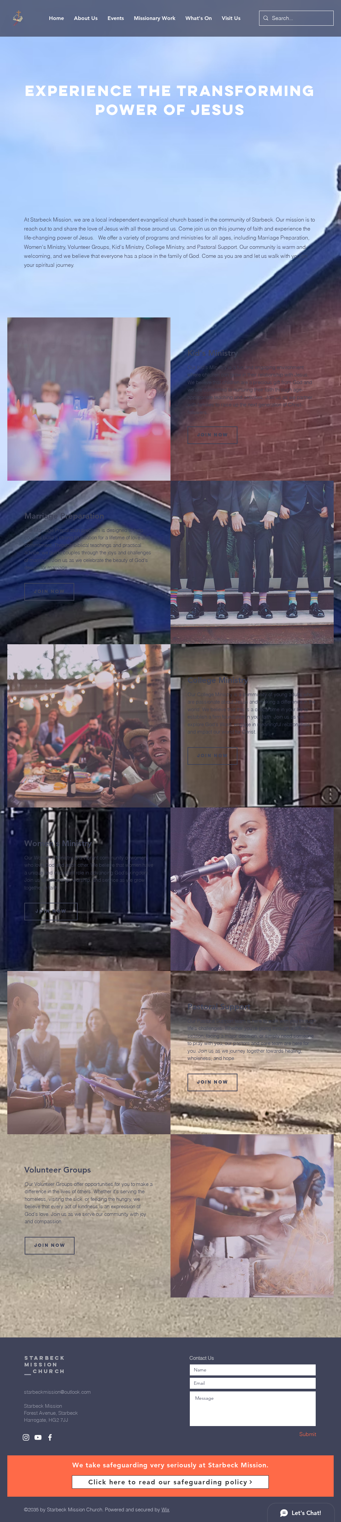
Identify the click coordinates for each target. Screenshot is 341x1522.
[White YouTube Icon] (38, 1437)
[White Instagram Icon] (26, 1437)
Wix (166, 1509)
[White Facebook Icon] (50, 1437)
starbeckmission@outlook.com (57, 1392)
